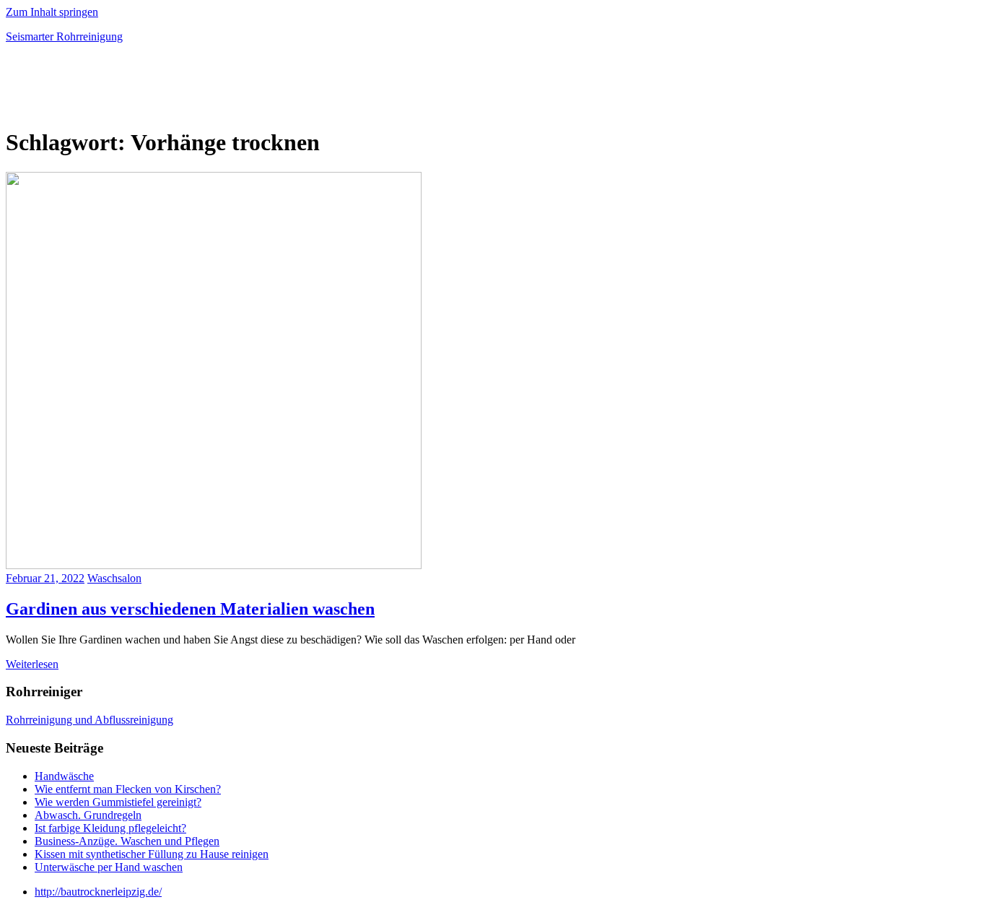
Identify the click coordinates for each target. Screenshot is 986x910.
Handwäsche (64, 776)
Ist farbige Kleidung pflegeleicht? (110, 828)
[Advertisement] (175, 89)
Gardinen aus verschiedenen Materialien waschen (190, 608)
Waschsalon (114, 578)
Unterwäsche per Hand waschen (109, 867)
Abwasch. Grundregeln (88, 815)
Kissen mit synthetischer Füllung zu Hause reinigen (152, 854)
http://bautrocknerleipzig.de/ (98, 891)
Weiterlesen (32, 664)
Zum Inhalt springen (52, 12)
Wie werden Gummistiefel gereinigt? (118, 802)
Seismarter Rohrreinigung (64, 36)
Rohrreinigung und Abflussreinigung (89, 720)
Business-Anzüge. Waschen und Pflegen (127, 841)
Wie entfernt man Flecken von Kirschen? (128, 789)
